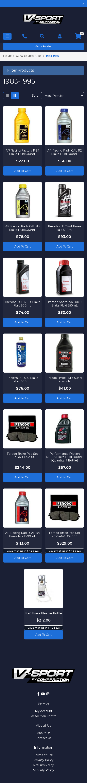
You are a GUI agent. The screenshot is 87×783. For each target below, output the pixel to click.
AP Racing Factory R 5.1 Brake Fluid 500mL (22, 152)
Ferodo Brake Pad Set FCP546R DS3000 (64, 534)
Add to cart (22, 558)
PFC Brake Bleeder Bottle (43, 613)
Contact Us (43, 738)
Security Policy (43, 770)
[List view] (15, 95)
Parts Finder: (43, 46)
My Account (43, 711)
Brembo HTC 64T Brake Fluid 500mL (64, 228)
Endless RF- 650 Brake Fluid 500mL (22, 379)
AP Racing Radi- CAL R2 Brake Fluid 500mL (64, 152)
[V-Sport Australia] (43, 19)
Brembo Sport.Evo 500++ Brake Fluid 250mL (65, 303)
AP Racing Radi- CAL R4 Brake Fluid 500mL (22, 534)
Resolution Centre (43, 716)
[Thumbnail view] (7, 95)
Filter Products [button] (20, 70)
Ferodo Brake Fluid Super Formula (64, 379)
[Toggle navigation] (7, 36)
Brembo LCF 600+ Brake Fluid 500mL (22, 303)
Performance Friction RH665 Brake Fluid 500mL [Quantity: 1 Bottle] (64, 457)
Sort (35, 95)
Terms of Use (43, 755)
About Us (43, 733)
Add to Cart (22, 171)
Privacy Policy (43, 760)
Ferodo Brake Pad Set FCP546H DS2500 (22, 455)
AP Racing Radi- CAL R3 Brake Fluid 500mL (22, 228)
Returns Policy (43, 765)
